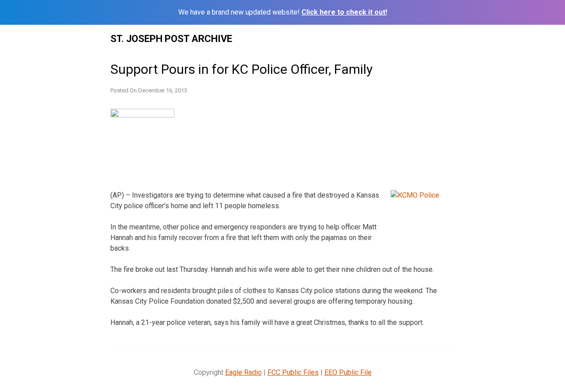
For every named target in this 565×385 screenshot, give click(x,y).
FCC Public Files (293, 372)
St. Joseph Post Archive (171, 38)
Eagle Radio (243, 372)
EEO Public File (348, 372)
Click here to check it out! (344, 12)
